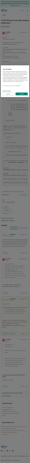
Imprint (19, 85)
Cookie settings (6, 91)
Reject (8, 94)
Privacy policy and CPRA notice (9, 85)
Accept (22, 94)
